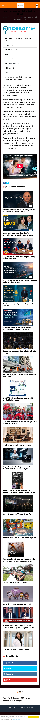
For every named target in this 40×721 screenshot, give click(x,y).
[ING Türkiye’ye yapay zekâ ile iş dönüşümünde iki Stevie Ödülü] (18, 364)
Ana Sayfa (6, 17)
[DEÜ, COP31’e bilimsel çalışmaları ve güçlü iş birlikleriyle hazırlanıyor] (18, 387)
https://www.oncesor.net (15, 59)
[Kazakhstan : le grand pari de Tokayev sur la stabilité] (18, 293)
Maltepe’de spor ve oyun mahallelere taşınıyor (19, 538)
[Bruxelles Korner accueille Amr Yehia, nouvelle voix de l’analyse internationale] (18, 199)
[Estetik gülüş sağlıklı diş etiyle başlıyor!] (18, 639)
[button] (37, 6)
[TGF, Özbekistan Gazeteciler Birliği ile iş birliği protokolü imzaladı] (18, 246)
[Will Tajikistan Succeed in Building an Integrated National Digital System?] (18, 270)
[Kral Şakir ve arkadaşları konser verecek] (18, 594)
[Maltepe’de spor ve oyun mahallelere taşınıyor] (18, 527)
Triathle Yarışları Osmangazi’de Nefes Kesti (18, 583)
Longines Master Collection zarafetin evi (17, 445)
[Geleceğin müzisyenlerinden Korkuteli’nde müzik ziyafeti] (18, 340)
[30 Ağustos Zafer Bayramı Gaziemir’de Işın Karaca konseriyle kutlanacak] (18, 411)
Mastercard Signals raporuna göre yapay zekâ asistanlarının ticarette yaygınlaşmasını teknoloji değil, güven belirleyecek (19, 561)
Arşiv (13, 701)
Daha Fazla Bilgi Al (17, 719)
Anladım (33, 717)
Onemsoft (29, 708)
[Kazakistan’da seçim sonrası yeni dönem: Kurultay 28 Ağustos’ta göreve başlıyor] (18, 317)
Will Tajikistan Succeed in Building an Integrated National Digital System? (20, 281)
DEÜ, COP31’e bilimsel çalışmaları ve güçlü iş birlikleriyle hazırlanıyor (18, 399)
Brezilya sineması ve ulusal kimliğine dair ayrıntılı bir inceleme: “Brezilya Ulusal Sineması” (20, 491)
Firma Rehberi (16, 17)
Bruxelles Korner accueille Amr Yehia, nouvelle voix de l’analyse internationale (19, 211)
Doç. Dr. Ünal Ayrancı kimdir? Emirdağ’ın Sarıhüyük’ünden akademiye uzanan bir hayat (18, 234)
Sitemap (28, 698)
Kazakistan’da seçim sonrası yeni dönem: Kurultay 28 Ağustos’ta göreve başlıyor (17, 328)
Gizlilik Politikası (14, 698)
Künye (5, 698)
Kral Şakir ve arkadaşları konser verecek (17, 604)
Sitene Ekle (7, 701)
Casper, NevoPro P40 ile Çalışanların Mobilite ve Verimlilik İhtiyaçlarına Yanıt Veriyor (19, 468)
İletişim (19, 701)
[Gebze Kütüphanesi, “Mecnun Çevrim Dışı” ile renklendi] (18, 503)
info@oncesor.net (13, 63)
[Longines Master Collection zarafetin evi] (18, 435)
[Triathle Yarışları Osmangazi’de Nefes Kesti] (18, 572)
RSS (22, 698)
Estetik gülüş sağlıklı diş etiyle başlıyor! (17, 649)
